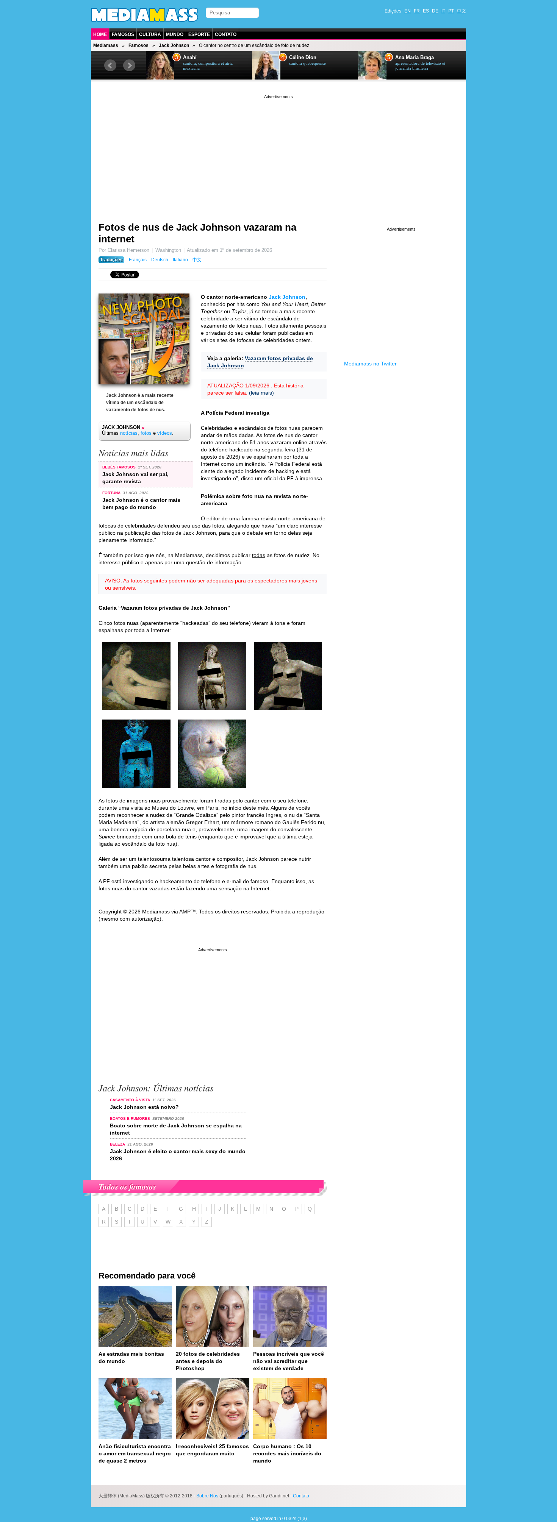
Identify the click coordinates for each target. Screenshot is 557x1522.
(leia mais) (261, 393)
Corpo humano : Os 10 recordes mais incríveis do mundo (287, 1453)
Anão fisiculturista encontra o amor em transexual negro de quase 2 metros (135, 1453)
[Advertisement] (278, 153)
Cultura (150, 34)
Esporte (199, 34)
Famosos (123, 34)
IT (443, 11)
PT (451, 11)
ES (426, 11)
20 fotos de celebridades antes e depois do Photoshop (208, 1361)
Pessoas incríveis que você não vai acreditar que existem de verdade (288, 1361)
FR (417, 11)
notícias (129, 433)
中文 (461, 11)
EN (407, 11)
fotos (146, 433)
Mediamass (105, 45)
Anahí (190, 57)
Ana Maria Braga (414, 57)
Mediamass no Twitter (370, 364)
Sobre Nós (207, 1496)
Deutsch (159, 259)
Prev (110, 65)
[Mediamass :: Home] (144, 15)
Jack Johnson (174, 45)
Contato (225, 34)
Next (129, 65)
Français (138, 259)
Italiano (180, 259)
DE (435, 11)
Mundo (174, 34)
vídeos (164, 433)
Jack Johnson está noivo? (144, 1107)
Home (100, 34)
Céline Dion (302, 57)
